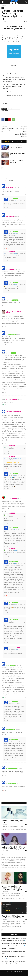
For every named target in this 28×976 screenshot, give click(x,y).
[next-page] (5, 168)
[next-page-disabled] (5, 930)
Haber (7, 971)
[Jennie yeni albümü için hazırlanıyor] (5, 162)
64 (25, 824)
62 (25, 891)
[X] (6, 119)
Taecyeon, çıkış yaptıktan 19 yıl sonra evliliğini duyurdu (7, 130)
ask (15, 475)
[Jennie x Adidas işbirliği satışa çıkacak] (14, 812)
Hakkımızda (19, 971)
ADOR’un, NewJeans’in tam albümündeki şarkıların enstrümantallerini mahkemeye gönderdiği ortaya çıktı (21, 132)
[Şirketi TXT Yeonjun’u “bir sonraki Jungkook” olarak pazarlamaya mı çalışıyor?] (14, 878)
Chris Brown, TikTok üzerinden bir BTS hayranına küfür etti (13, 917)
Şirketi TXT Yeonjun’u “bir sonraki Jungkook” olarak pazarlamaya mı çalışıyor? (11, 888)
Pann (3, 8)
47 (25, 850)
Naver (11, 971)
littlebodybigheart (17, 447)
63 (25, 919)
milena (15, 284)
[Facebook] (2, 119)
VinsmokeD (16, 514)
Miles (15, 703)
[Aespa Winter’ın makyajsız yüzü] (5, 155)
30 (26, 21)
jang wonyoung (5, 110)
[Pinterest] (9, 119)
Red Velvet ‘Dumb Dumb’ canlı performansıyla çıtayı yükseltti (13, 848)
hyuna (15, 550)
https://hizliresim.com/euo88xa (11, 462)
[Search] (26, 2)
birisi (15, 741)
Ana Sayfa (3, 5)
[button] (2, 2)
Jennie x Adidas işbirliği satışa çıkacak (12, 821)
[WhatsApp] (13, 119)
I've (18, 108)
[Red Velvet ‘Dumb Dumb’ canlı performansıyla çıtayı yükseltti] (14, 839)
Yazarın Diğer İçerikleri (17, 141)
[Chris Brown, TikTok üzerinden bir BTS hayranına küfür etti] (14, 908)
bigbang (9, 108)
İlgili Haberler (8, 141)
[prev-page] (2, 168)
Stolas (15, 233)
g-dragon (14, 108)
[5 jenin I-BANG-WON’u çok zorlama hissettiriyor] (5, 147)
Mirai (15, 200)
